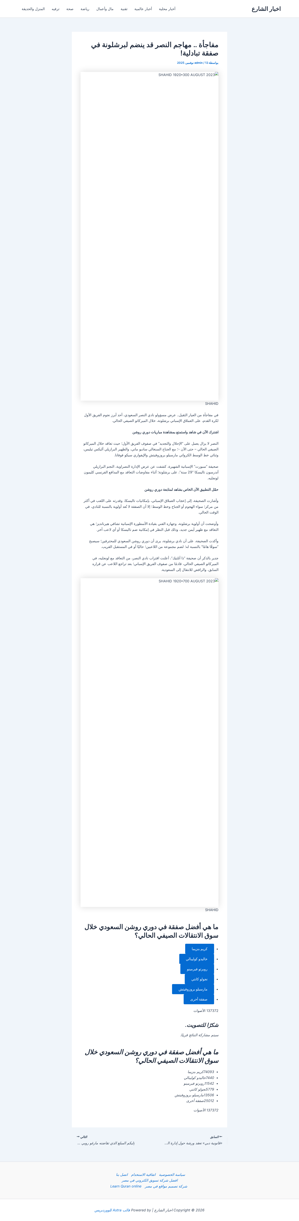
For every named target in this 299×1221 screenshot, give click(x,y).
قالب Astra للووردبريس (112, 1210)
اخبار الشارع (266, 8)
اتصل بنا (122, 1174)
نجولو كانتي (199, 979)
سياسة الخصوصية (172, 1174)
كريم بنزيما (200, 949)
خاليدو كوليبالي (197, 959)
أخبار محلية (167, 9)
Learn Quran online (125, 1186)
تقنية (124, 9)
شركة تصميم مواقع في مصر (166, 1186)
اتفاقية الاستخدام (143, 1174)
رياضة (85, 9)
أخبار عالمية (143, 9)
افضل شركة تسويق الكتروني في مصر (150, 1180)
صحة (70, 9)
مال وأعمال (105, 9)
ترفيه (55, 9)
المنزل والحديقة (33, 9)
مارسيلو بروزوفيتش (193, 989)
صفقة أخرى (199, 999)
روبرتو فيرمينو (197, 969)
